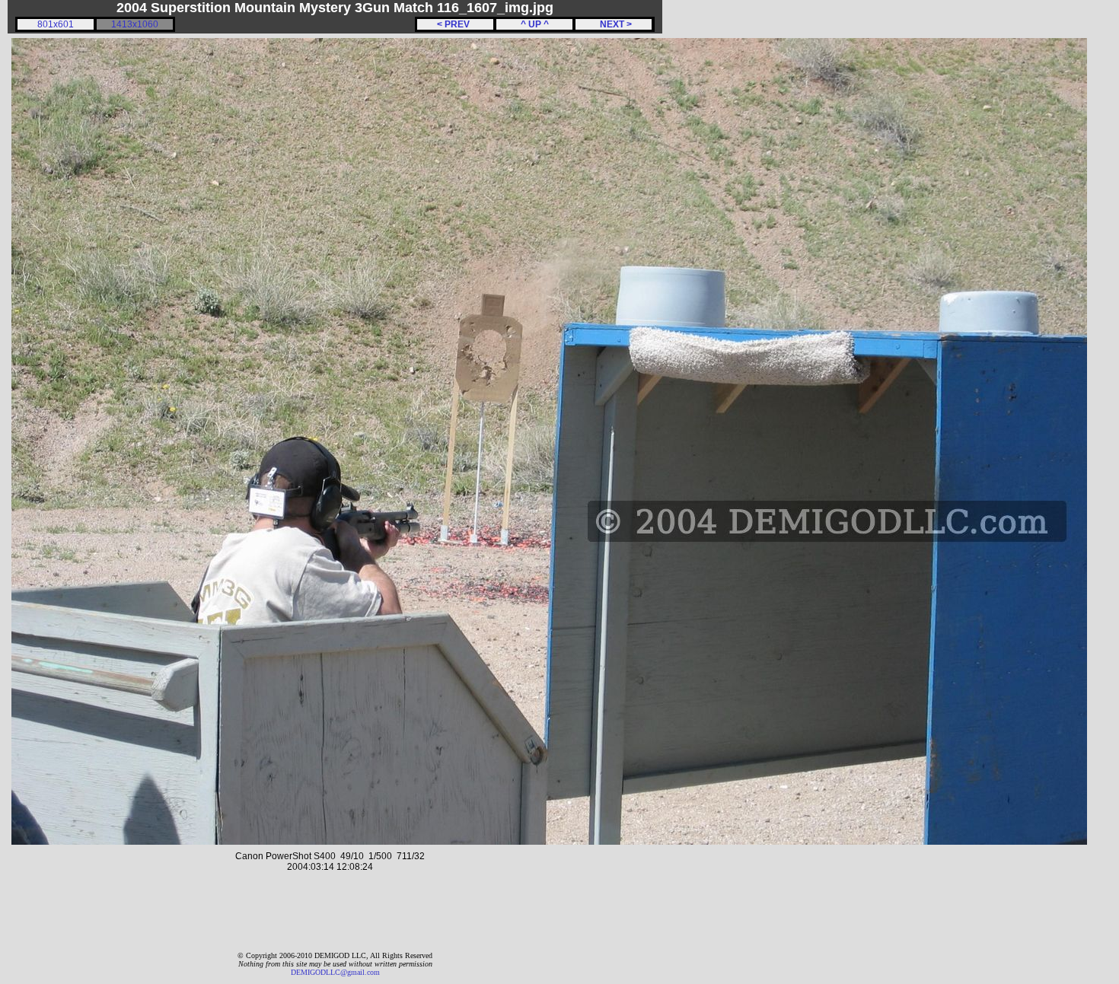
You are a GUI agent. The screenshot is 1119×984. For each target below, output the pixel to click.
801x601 (55, 24)
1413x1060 (134, 24)
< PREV (455, 24)
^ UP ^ (535, 24)
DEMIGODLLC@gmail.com (335, 972)
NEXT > (613, 24)
